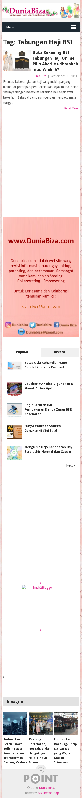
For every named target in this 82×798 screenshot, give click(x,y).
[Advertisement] (41, 167)
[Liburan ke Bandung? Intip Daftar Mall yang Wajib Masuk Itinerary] (66, 723)
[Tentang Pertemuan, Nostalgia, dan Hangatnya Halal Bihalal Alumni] (41, 723)
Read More (71, 108)
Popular (22, 352)
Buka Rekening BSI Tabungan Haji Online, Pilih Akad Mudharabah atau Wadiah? (55, 61)
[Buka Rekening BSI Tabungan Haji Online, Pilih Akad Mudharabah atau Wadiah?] (16, 60)
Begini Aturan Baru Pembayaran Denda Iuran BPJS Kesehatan (48, 409)
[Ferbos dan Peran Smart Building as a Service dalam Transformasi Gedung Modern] (15, 723)
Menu (10, 27)
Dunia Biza (39, 76)
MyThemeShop (48, 793)
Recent (59, 352)
